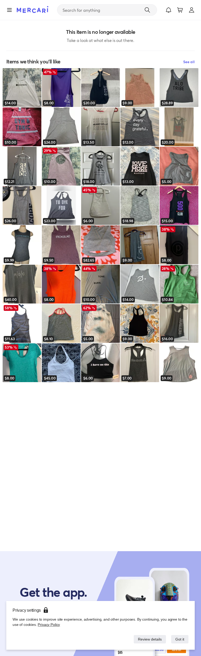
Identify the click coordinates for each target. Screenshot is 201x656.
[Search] (147, 10)
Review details (148, 639)
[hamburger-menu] (9, 10)
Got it (179, 639)
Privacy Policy (48, 624)
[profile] (191, 10)
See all (189, 61)
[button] (168, 10)
